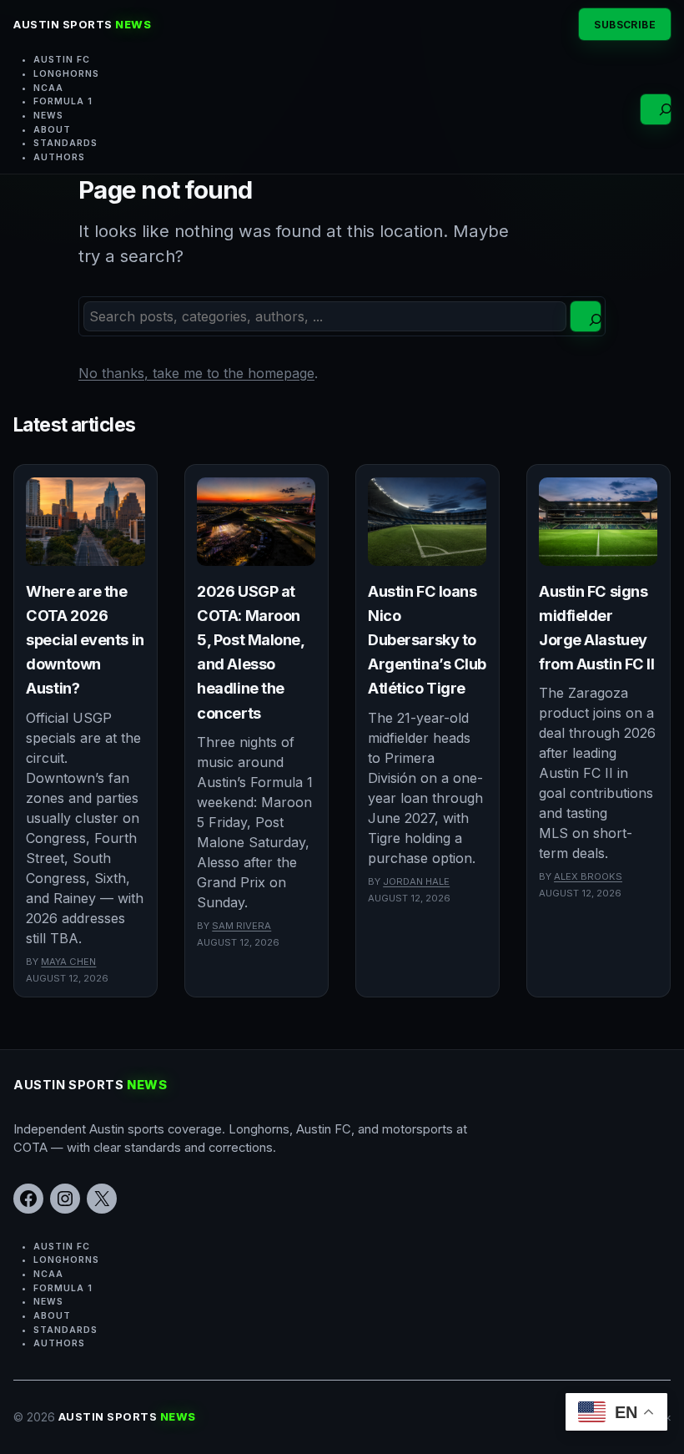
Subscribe (625, 24)
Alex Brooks (588, 876)
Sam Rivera (241, 925)
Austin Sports (82, 24)
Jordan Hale (416, 881)
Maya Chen (68, 961)
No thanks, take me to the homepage (196, 373)
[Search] (586, 316)
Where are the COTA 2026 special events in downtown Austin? (84, 639)
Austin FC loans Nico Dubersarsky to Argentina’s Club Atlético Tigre (427, 639)
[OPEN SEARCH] (656, 109)
